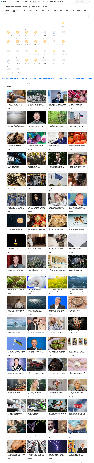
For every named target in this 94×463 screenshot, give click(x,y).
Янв (18, 11)
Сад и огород (89, 78)
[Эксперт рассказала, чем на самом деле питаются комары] (77, 223)
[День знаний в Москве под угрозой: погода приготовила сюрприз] (57, 161)
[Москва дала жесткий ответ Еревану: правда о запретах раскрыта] (77, 120)
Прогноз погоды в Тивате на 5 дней (28, 78)
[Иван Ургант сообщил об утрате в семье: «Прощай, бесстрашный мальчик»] (57, 100)
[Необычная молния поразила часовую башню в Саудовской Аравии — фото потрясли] (57, 450)
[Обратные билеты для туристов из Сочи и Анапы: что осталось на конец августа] (36, 450)
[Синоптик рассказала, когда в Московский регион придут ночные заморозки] (77, 264)
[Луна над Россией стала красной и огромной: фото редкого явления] (16, 223)
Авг (60, 11)
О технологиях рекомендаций (66, 462)
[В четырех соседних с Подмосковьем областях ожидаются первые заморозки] (36, 161)
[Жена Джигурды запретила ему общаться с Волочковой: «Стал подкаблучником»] (77, 161)
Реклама (10, 462)
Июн (48, 11)
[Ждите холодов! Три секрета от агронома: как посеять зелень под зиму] (16, 285)
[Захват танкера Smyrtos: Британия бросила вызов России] (16, 120)
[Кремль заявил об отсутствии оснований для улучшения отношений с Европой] (57, 306)
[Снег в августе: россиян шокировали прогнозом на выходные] (36, 264)
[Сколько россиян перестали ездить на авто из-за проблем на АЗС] (16, 429)
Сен (66, 11)
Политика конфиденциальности (54, 462)
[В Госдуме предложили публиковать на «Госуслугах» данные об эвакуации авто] (36, 408)
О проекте (45, 462)
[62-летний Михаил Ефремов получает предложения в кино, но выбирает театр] (16, 264)
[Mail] (2, 1)
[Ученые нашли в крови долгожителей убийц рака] (16, 161)
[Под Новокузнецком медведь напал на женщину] (16, 141)
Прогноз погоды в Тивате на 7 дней (46, 78)
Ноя (78, 11)
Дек (84, 11)
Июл (54, 11)
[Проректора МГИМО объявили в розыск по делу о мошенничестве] (36, 203)
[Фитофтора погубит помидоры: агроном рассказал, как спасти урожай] (77, 141)
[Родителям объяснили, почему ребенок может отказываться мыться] (77, 367)
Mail (2, 462)
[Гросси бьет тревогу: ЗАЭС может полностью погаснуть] (36, 347)
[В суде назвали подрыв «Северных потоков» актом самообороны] (36, 306)
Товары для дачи (47, 80)
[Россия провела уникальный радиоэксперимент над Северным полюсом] (16, 326)
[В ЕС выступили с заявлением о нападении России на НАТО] (57, 182)
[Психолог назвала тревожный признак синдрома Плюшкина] (16, 182)
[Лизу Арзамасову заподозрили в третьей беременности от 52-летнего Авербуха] (36, 326)
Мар (30, 11)
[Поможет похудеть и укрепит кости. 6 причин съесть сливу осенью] (36, 141)
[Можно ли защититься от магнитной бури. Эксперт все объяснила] (57, 326)
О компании (6, 462)
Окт (72, 11)
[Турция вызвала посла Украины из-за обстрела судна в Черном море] (77, 408)
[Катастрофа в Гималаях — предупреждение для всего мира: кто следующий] (36, 100)
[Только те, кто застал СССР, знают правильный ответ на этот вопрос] (16, 203)
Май (42, 11)
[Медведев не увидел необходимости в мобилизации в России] (57, 141)
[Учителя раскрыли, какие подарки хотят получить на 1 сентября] (57, 388)
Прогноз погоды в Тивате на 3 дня (10, 78)
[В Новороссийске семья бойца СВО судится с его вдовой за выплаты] (16, 100)
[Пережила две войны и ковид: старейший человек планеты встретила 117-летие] (77, 388)
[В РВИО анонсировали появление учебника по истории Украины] (16, 347)
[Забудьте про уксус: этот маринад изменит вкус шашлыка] (16, 388)
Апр (36, 11)
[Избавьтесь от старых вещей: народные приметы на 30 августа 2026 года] (36, 182)
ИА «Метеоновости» (89, 462)
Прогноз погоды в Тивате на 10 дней (65, 78)
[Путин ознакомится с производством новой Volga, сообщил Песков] (77, 450)
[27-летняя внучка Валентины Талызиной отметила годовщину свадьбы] (36, 388)
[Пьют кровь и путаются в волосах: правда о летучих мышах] (36, 429)
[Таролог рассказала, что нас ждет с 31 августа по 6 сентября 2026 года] (77, 347)
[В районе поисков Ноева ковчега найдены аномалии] (77, 326)
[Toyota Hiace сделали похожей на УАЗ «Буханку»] (57, 408)
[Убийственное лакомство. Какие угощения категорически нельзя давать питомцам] (77, 182)
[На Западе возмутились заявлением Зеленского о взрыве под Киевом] (36, 120)
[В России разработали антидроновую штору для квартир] (77, 244)
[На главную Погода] (6, 1)
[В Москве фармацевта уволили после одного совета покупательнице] (16, 408)
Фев (24, 11)
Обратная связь (76, 462)
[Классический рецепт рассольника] (77, 306)
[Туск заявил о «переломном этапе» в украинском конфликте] (77, 203)
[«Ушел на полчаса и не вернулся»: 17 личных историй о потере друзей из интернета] (16, 306)
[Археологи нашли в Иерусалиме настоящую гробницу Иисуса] (57, 223)
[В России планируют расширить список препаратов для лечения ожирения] (77, 429)
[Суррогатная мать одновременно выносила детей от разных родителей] (16, 450)
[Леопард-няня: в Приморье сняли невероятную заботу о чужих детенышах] (57, 120)
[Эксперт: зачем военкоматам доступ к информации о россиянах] (57, 244)
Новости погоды (80, 78)
